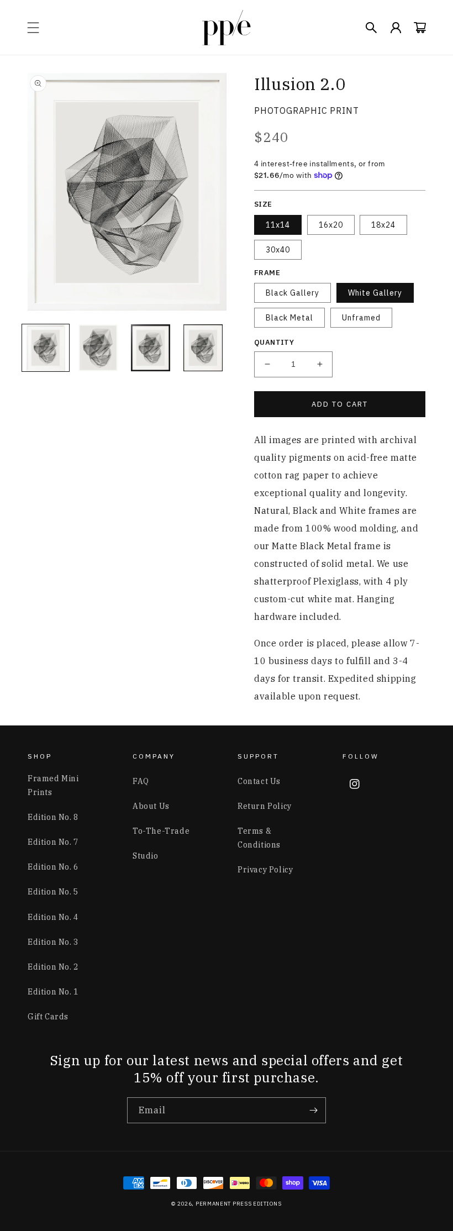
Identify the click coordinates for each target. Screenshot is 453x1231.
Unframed (361, 318)
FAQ (141, 781)
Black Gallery (292, 293)
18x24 (383, 225)
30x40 (278, 250)
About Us (151, 806)
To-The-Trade (161, 831)
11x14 (278, 225)
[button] (33, 27)
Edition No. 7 (53, 842)
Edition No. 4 (53, 917)
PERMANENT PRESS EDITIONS (239, 1203)
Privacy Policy (265, 870)
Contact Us (259, 781)
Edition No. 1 (53, 992)
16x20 (331, 225)
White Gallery (375, 293)
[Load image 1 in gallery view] (45, 347)
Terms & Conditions (259, 838)
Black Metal (289, 318)
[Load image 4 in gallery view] (203, 347)
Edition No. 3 (53, 942)
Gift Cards (48, 1017)
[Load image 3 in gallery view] (150, 347)
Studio (146, 856)
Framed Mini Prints (53, 785)
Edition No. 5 (53, 892)
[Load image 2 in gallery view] (98, 347)
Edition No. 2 (53, 967)
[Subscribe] (313, 1110)
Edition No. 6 (53, 867)
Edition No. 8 (53, 817)
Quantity (274, 342)
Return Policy (265, 806)
